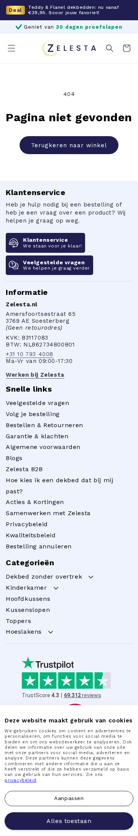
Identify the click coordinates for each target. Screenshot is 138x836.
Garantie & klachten (37, 436)
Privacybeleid (27, 524)
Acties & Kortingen (35, 502)
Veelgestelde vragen (37, 403)
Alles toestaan (68, 821)
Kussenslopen (28, 609)
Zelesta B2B (24, 469)
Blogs (14, 458)
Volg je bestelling (33, 414)
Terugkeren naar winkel (69, 145)
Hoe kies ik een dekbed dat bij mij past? (59, 486)
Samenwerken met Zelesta (48, 513)
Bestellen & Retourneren (44, 425)
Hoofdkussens (28, 598)
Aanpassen (69, 798)
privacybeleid (20, 780)
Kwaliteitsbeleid (31, 535)
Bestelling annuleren (39, 546)
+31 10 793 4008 (29, 354)
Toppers (18, 621)
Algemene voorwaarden (43, 447)
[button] (11, 48)
